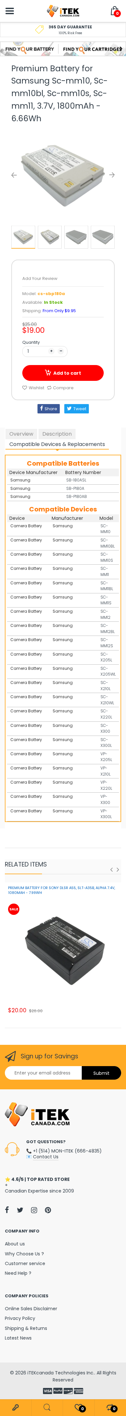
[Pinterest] (48, 1210)
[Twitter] (20, 1210)
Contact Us (45, 1157)
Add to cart (67, 373)
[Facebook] (7, 1210)
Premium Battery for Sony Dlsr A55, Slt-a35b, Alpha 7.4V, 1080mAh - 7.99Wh (61, 890)
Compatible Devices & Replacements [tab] (57, 444)
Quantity (31, 342)
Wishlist (36, 388)
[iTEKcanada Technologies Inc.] (63, 10)
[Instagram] (34, 1210)
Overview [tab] (21, 434)
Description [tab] (57, 434)
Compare (63, 388)
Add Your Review (40, 278)
